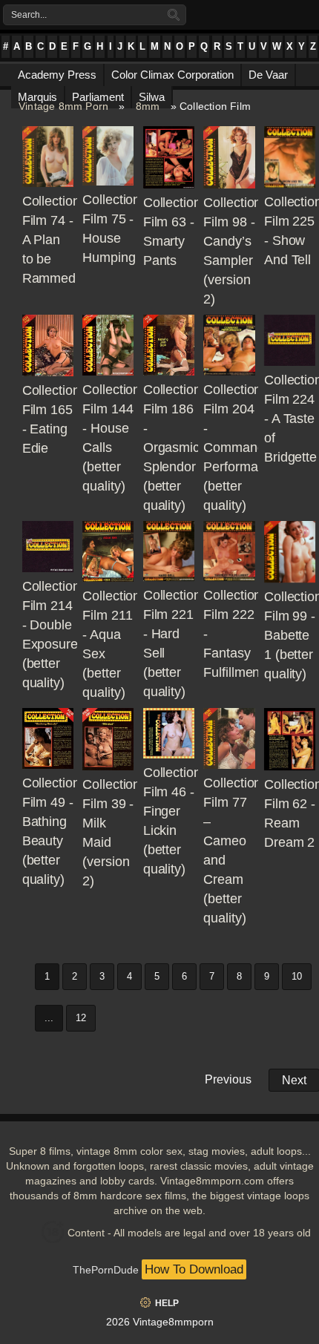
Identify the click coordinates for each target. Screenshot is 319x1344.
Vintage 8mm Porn (63, 106)
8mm (148, 106)
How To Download (194, 1269)
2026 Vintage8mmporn (160, 1322)
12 (81, 1017)
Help (167, 1303)
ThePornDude (106, 1270)
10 (297, 976)
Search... (29, 15)
